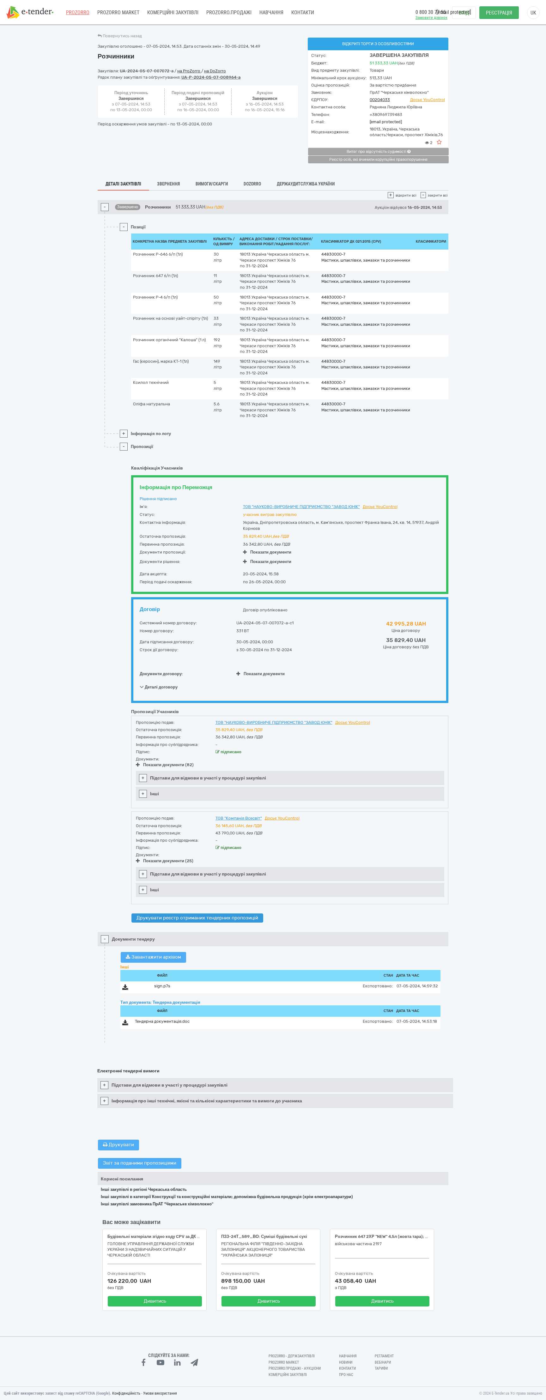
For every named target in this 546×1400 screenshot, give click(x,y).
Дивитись (155, 1301)
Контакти (302, 12)
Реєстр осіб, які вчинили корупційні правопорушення (378, 159)
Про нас (346, 1375)
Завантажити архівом (155, 957)
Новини (345, 1362)
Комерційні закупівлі (172, 12)
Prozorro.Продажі (229, 12)
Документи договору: (161, 673)
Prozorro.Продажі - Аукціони (295, 1368)
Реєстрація (499, 13)
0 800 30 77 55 (431, 12)
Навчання (271, 12)
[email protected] (386, 121)
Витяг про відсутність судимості (377, 151)
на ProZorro (189, 71)
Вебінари (383, 1362)
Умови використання (160, 1393)
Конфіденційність (126, 1393)
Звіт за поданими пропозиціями (139, 1163)
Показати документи (270, 552)
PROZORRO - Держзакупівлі (292, 1356)
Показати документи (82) (168, 764)
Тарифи (381, 1368)
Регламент (384, 1356)
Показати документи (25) (168, 860)
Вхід (464, 13)
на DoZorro (215, 71)
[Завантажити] (125, 988)
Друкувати (120, 1145)
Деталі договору (161, 687)
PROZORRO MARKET (118, 12)
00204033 (380, 99)
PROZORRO (77, 12)
